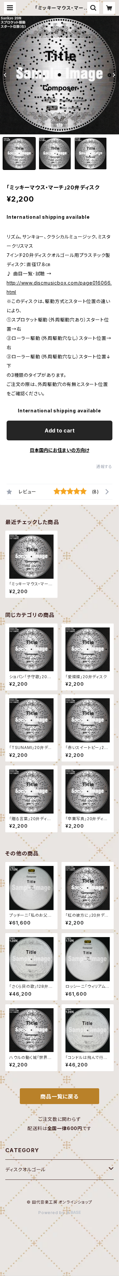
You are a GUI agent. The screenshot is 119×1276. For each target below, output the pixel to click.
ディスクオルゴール (25, 1169)
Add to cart (60, 430)
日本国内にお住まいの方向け (59, 450)
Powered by (52, 1212)
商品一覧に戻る (59, 1096)
